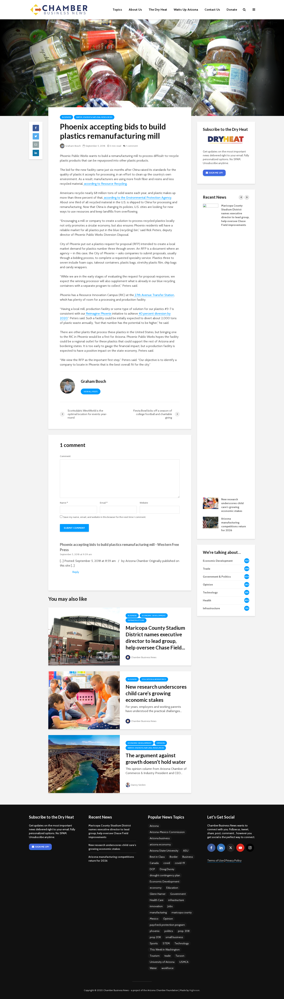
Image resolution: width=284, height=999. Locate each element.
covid (166, 863)
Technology (181, 943)
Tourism (155, 955)
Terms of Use (215, 860)
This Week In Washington (165, 949)
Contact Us (212, 9)
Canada (154, 863)
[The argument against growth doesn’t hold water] (84, 764)
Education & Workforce (154, 679)
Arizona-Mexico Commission (167, 832)
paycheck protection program (167, 925)
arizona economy (160, 844)
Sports (154, 943)
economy (156, 887)
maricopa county (182, 912)
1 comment (132, 145)
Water (153, 968)
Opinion (161, 743)
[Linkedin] (221, 848)
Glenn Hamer (157, 894)
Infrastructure (136, 620)
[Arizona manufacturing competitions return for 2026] (210, 522)
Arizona (154, 826)
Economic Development (154, 615)
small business (174, 937)
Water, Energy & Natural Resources (94, 117)
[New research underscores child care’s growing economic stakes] (84, 700)
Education (172, 887)
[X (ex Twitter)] (231, 848)
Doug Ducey (167, 869)
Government (178, 894)
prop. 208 (184, 931)
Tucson (179, 955)
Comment (65, 456)
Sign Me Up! (216, 172)
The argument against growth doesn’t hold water (156, 758)
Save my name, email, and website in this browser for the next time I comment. (104, 517)
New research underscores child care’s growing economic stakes (156, 693)
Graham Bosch (73, 145)
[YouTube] (240, 848)
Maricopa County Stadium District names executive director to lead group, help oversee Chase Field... (155, 638)
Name (64, 503)
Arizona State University (164, 850)
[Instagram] (250, 848)
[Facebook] (211, 848)
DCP (152, 869)
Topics (117, 9)
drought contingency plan (165, 875)
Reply (75, 572)
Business (66, 117)
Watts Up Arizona (186, 9)
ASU (185, 850)
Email (103, 503)
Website (144, 503)
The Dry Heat (158, 9)
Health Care (156, 900)
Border (174, 857)
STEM (166, 943)
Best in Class (157, 857)
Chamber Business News (143, 657)
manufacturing (158, 912)
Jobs (170, 906)
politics (168, 931)
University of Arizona (162, 962)
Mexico (154, 918)
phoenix (155, 931)
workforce (167, 968)
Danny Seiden (138, 784)
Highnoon (194, 990)
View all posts (91, 391)
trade (167, 955)
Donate (232, 9)
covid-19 (180, 863)
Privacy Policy (233, 860)
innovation (156, 906)
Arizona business (160, 838)
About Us (135, 9)
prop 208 (155, 937)
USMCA (183, 962)
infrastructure (176, 900)
